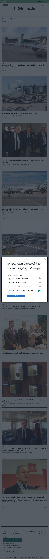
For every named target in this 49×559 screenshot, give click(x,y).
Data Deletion (17, 299)
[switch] (39, 278)
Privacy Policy (31, 299)
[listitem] (24, 275)
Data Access (24, 299)
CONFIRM (16, 295)
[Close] (45, 259)
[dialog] (24, 279)
